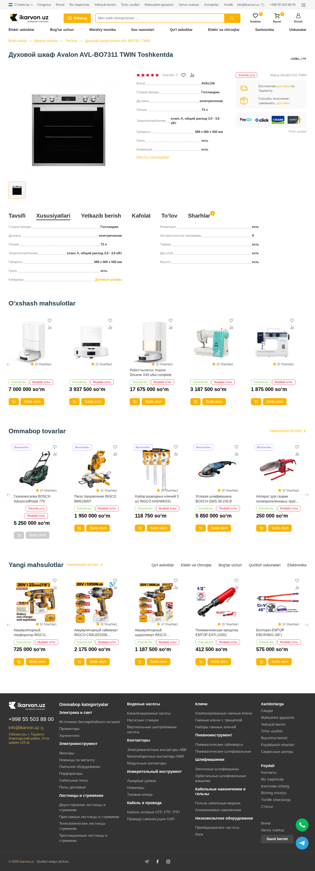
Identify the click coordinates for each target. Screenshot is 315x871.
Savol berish (277, 839)
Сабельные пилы (73, 780)
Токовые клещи (140, 795)
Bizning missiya (273, 793)
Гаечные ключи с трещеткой (218, 720)
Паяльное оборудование (79, 767)
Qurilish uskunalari (264, 565)
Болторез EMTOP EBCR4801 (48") (270, 632)
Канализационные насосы (149, 713)
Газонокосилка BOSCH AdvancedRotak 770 (32, 499)
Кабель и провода (144, 803)
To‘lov (169, 215)
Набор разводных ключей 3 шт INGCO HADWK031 (157, 499)
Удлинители (69, 736)
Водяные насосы (143, 704)
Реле (199, 834)
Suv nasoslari (142, 30)
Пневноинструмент (213, 735)
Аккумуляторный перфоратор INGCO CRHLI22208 (29, 633)
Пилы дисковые (72, 787)
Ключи (201, 704)
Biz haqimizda (272, 779)
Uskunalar (297, 30)
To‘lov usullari (297, 131)
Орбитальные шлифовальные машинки (220, 778)
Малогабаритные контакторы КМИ (155, 756)
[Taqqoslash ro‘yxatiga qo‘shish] (192, 75)
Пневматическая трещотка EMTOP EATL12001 (216, 632)
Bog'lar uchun (62, 30)
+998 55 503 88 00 (31, 719)
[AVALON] (297, 58)
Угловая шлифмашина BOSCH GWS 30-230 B (213, 499)
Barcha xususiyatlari (152, 157)
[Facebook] (157, 861)
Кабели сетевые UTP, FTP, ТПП (153, 812)
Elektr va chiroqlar (224, 30)
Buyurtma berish (274, 738)
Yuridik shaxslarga (276, 800)
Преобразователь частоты (217, 828)
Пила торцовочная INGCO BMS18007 (95, 499)
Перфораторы (70, 774)
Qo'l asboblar (181, 30)
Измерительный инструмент (154, 771)
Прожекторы (69, 729)
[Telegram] (146, 861)
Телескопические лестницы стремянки (82, 826)
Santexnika (264, 30)
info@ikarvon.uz (24, 727)
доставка (283, 86)
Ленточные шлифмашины (217, 769)
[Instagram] (168, 861)
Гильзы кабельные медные (217, 803)
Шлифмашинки (209, 759)
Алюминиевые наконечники (218, 810)
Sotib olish (32, 402)
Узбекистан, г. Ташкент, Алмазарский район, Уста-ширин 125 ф (29, 738)
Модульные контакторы (146, 763)
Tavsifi (17, 215)
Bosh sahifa (18, 41)
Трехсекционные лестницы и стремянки (83, 838)
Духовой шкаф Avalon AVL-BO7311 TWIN (117, 41)
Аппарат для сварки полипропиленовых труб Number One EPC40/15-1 (275, 499)
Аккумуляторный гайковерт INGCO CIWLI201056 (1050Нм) (96, 633)
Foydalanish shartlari (277, 745)
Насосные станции (143, 720)
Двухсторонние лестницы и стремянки (82, 807)
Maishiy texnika (102, 30)
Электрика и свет (75, 712)
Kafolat (141, 215)
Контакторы (138, 740)
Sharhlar (199, 215)
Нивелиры (135, 788)
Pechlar (71, 41)
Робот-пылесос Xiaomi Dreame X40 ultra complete (150, 372)
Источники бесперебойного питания (89, 722)
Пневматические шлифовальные (223, 751)
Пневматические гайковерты (219, 745)
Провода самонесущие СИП (150, 819)
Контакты (268, 772)
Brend (265, 823)
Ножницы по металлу (77, 760)
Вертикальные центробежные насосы (152, 729)
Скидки (267, 711)
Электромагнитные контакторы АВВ (156, 750)
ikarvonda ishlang (275, 786)
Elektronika (296, 565)
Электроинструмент (78, 744)
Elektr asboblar (21, 30)
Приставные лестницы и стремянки (89, 817)
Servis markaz (272, 830)
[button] (8, 364)
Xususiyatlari (53, 215)
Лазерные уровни (141, 781)
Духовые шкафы (108, 279)
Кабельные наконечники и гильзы (220, 791)
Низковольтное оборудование (224, 818)
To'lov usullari (272, 731)
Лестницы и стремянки (81, 795)
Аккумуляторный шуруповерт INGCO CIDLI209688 (150, 633)
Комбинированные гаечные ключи (223, 713)
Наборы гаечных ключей (215, 727)
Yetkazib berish (101, 215)
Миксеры (66, 753)
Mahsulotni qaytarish (277, 718)
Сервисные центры (277, 752)
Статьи (267, 807)
